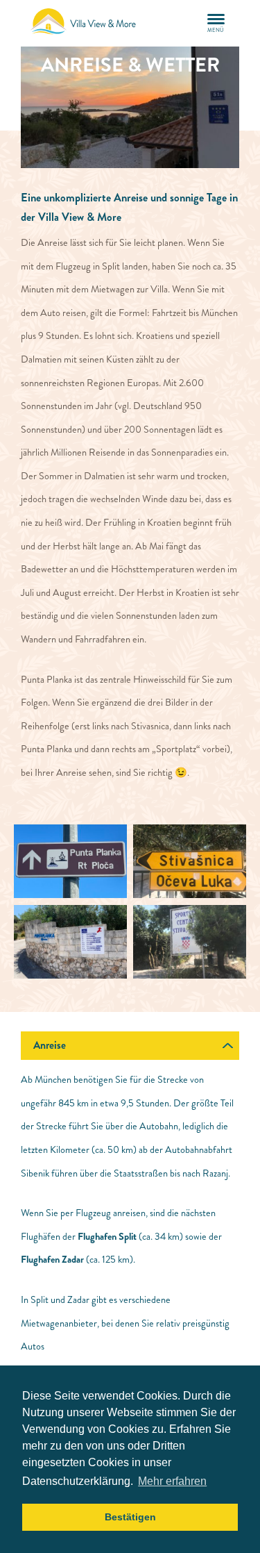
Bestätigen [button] (130, 1516)
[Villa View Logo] (90, 23)
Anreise (49, 1045)
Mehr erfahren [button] (172, 1481)
